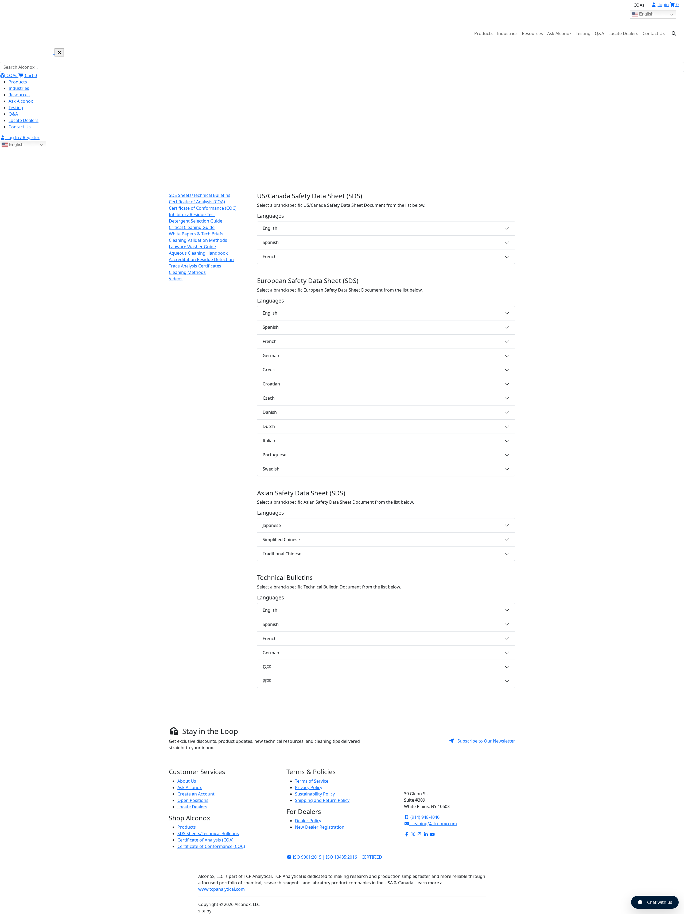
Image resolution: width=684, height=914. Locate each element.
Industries (507, 33)
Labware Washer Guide (192, 247)
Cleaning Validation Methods (198, 240)
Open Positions (192, 800)
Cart (30, 75)
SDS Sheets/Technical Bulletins (199, 195)
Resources (532, 33)
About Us (186, 781)
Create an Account (196, 794)
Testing (583, 33)
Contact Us (654, 33)
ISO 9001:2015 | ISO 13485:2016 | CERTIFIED (337, 857)
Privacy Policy (308, 787)
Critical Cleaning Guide (192, 227)
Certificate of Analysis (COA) (197, 202)
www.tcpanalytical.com (221, 889)
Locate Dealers (623, 33)
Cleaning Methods (187, 272)
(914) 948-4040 (424, 817)
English (646, 14)
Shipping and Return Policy (322, 800)
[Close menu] (59, 52)
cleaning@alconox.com (433, 824)
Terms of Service (311, 781)
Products (483, 33)
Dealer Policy (308, 821)
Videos (175, 279)
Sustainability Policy (315, 794)
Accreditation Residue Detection (201, 259)
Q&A (599, 33)
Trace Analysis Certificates (195, 266)
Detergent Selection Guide (195, 221)
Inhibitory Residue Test (192, 214)
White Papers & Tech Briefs (196, 234)
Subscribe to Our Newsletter (485, 741)
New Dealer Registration (319, 827)
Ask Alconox (559, 33)
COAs (639, 5)
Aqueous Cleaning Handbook (198, 253)
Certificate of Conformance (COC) (202, 208)
